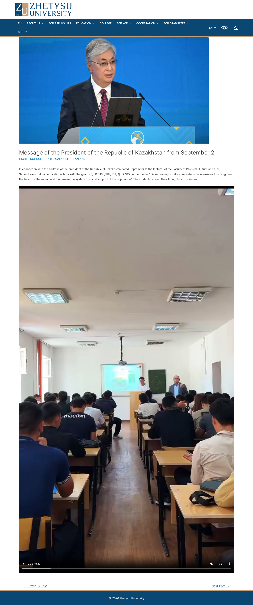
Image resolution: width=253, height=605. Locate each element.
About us (33, 23)
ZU (19, 23)
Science (122, 23)
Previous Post (35, 586)
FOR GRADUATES (174, 23)
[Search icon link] (236, 27)
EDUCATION (83, 23)
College (105, 23)
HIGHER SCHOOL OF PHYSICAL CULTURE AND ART (53, 159)
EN (210, 27)
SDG (20, 31)
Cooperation (145, 23)
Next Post (220, 586)
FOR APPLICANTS (60, 23)
